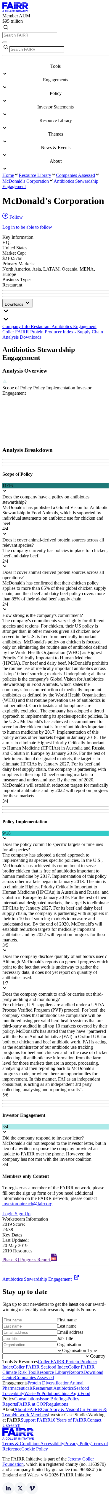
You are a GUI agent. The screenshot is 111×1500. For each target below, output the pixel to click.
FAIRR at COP (31, 1404)
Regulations (57, 1404)
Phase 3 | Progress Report (26, 1259)
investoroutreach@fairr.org (27, 1203)
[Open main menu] (4, 42)
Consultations (27, 1398)
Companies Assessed (75, 175)
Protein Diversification (49, 1382)
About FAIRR (27, 1409)
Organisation (69, 1344)
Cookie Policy (34, 1448)
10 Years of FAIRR (69, 1419)
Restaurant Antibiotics (53, 1388)
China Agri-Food (74, 1393)
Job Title (65, 1338)
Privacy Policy (77, 1443)
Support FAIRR (36, 1419)
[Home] (15, 10)
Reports (76, 1372)
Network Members (30, 1414)
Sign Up (22, 1213)
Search (14, 1425)
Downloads (15, 304)
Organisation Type (79, 1350)
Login (8, 1213)
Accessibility (52, 1443)
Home (8, 175)
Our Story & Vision (59, 1409)
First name (67, 1319)
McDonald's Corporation (25, 181)
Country (97, 1356)
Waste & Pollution (41, 1393)
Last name (66, 1325)
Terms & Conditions (21, 1443)
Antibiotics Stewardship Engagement (37, 1279)
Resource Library (35, 175)
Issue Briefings (53, 1398)
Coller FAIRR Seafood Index (40, 1366)
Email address (70, 1332)
